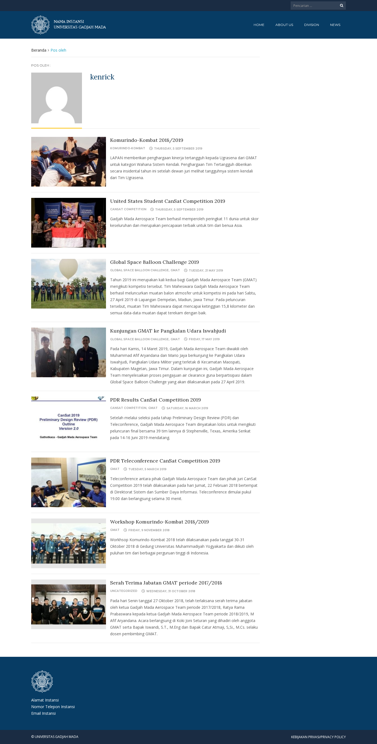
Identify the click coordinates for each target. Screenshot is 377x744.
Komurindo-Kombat (127, 148)
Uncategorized (123, 591)
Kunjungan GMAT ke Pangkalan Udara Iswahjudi (168, 331)
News (335, 25)
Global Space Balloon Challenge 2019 (154, 262)
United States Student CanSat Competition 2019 (167, 201)
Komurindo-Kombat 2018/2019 (146, 140)
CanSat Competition (128, 209)
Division (311, 25)
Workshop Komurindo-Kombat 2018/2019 (159, 522)
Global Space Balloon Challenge (139, 270)
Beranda (38, 50)
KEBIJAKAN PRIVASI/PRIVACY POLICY (318, 737)
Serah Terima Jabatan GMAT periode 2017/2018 (166, 583)
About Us (284, 25)
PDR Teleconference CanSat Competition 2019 (165, 461)
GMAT (175, 270)
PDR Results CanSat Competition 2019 (155, 400)
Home (259, 25)
